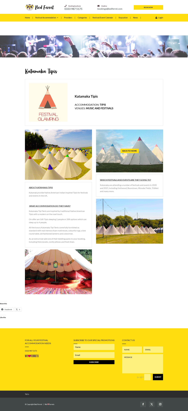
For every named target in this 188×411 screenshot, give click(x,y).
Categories (82, 18)
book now (148, 7)
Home (27, 18)
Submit (158, 377)
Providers (68, 18)
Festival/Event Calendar (103, 18)
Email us (104, 6)
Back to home (129, 151)
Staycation (123, 18)
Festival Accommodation (45, 18)
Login (160, 18)
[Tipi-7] (58, 293)
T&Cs (27, 394)
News (135, 18)
